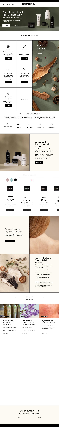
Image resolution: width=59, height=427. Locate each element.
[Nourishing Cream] (10, 185)
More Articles (29, 299)
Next (55, 185)
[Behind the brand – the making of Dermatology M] (10, 311)
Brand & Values (5, 316)
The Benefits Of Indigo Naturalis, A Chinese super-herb (28, 322)
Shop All (23, 99)
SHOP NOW (8, 58)
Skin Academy (44, 316)
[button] (4, 4)
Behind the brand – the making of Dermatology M (9, 322)
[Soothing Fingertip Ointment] (43, 185)
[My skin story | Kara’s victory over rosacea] (49, 311)
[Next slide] (42, 297)
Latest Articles (29, 297)
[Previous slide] (16, 297)
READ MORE (39, 53)
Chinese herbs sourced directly (31, 117)
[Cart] (55, 4)
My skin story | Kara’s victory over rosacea (48, 321)
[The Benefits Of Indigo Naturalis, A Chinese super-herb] (29, 311)
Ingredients (24, 316)
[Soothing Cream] (27, 185)
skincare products (14, 117)
